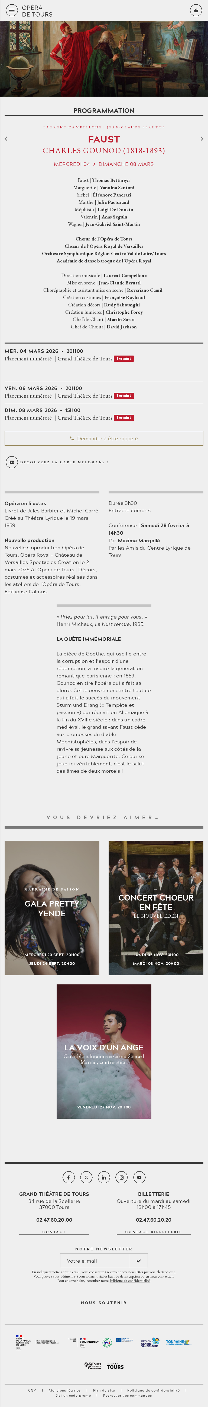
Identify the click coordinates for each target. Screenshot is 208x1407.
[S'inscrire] (139, 1260)
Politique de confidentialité (130, 1280)
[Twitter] (86, 1177)
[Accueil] (104, 10)
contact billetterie (153, 1232)
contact (54, 1232)
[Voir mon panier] (196, 10)
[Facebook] (68, 1177)
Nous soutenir (104, 1302)
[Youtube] (139, 1177)
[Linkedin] (104, 1177)
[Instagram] (121, 1177)
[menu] (12, 10)
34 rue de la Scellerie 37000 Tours (54, 1200)
